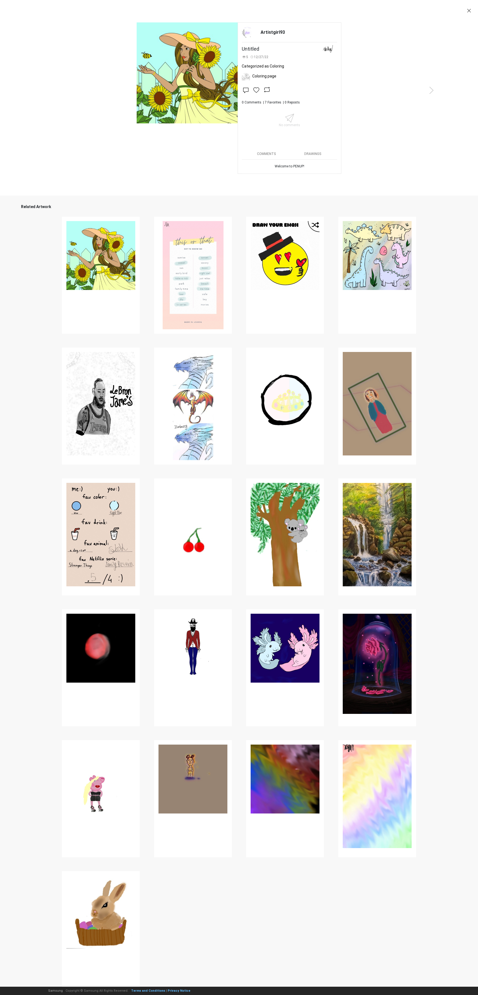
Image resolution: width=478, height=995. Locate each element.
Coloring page (264, 76)
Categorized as (263, 66)
